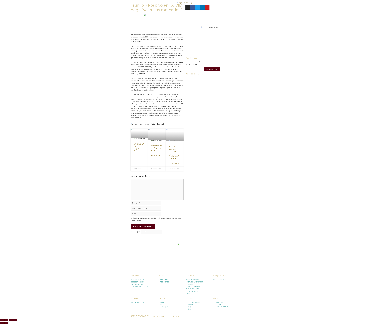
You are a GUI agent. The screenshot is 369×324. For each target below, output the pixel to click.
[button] (2, 2)
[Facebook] (192, 7)
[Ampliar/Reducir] (2, 320)
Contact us (190, 298)
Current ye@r (135, 232)
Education (135, 276)
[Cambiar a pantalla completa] (6, 320)
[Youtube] (207, 7)
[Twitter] (197, 7)
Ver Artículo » (138, 156)
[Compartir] (11, 320)
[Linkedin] (202, 7)
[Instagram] (187, 7)
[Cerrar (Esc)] (15, 320)
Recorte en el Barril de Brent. (156, 148)
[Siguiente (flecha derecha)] (6, 323)
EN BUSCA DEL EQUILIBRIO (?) (139, 147)
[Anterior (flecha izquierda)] (2, 323)
